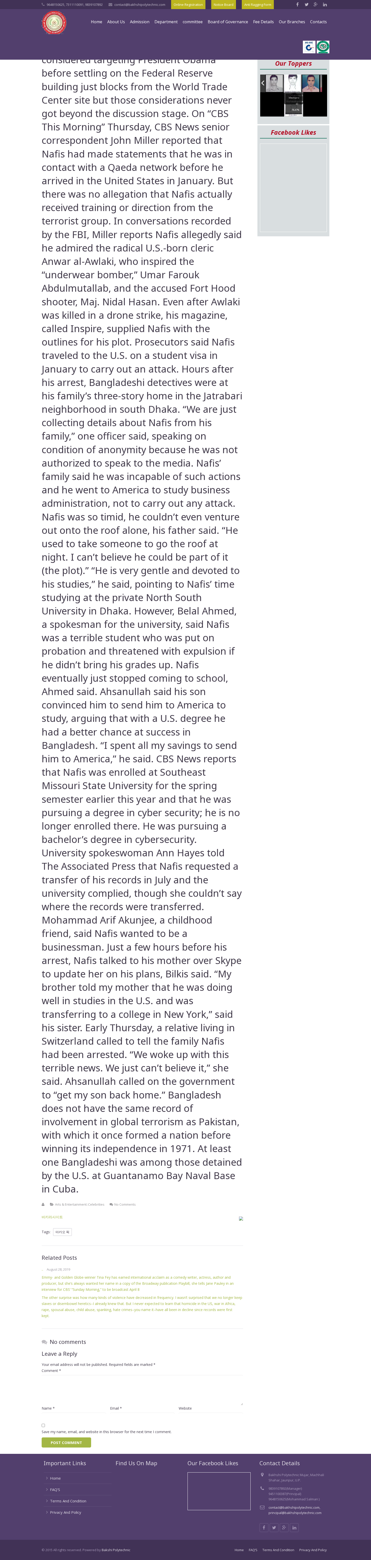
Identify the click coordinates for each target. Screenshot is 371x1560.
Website (185, 1408)
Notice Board (223, 4)
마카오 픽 (62, 1232)
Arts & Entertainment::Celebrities (79, 1204)
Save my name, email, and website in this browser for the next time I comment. (107, 1431)
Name (48, 1408)
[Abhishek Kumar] (313, 83)
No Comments (125, 1204)
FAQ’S (55, 1489)
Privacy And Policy (65, 1512)
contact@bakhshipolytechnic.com (139, 4)
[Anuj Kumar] (295, 83)
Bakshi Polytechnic (116, 1550)
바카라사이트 (52, 1216)
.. (42, 1269)
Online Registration (188, 4)
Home (55, 1478)
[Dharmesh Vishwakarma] (277, 83)
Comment (51, 1370)
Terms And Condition (68, 1500)
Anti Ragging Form (257, 4)
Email (116, 1408)
